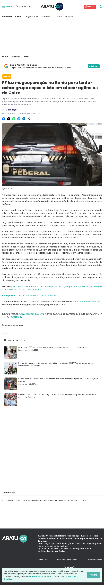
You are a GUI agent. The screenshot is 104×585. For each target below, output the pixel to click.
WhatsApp (15, 316)
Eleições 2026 (31, 16)
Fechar (93, 575)
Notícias (16, 56)
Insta (20, 313)
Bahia (18, 16)
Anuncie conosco (94, 559)
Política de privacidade (67, 559)
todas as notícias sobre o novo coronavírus (30, 295)
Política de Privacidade (38, 576)
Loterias (69, 16)
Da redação (12, 109)
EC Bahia (45, 16)
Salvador (7, 16)
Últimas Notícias (24, 6)
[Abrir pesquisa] (100, 6)
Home (5, 56)
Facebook (29, 313)
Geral (26, 56)
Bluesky (38, 313)
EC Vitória (57, 16)
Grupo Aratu (43, 559)
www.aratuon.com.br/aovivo (85, 301)
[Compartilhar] (28, 118)
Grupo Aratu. (58, 551)
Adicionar (93, 66)
